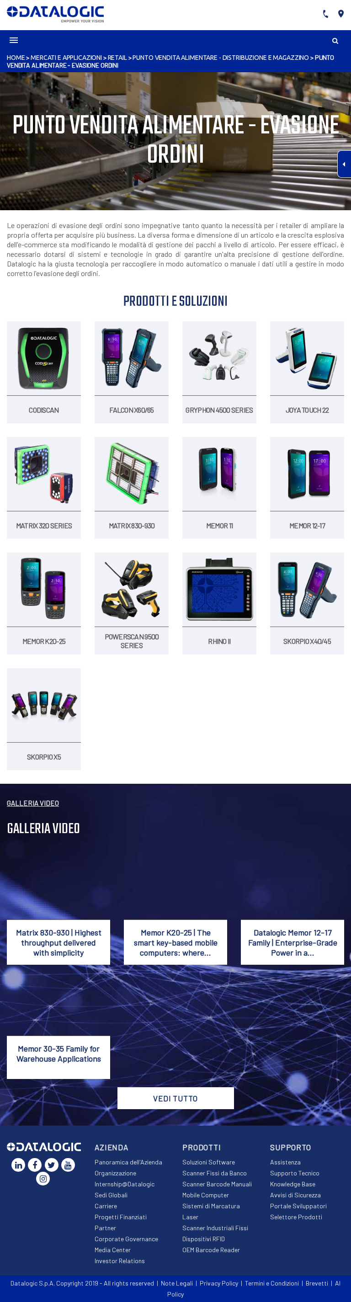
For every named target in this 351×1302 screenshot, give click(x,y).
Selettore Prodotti (296, 1217)
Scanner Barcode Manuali (217, 1184)
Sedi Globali (111, 1195)
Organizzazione (115, 1173)
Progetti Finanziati (121, 1217)
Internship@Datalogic (124, 1184)
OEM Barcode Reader (211, 1250)
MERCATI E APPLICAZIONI (66, 57)
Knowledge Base (292, 1184)
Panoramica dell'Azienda (128, 1162)
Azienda (111, 1147)
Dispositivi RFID (203, 1239)
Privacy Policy (219, 1283)
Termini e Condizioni (272, 1283)
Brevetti (317, 1283)
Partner (105, 1228)
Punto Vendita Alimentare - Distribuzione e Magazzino (221, 57)
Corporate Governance (126, 1239)
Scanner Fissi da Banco (214, 1173)
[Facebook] (35, 1165)
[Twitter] (51, 1165)
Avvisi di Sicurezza (295, 1195)
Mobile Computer (205, 1195)
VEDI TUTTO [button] (175, 1098)
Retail (117, 57)
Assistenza (285, 1162)
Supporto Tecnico (294, 1173)
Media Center (113, 1250)
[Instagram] (43, 1178)
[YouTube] (68, 1165)
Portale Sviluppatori (298, 1206)
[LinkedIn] (18, 1165)
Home (16, 57)
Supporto (290, 1147)
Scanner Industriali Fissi (215, 1228)
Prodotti (201, 1147)
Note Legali (177, 1283)
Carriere (106, 1206)
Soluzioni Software (208, 1162)
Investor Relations (120, 1261)
